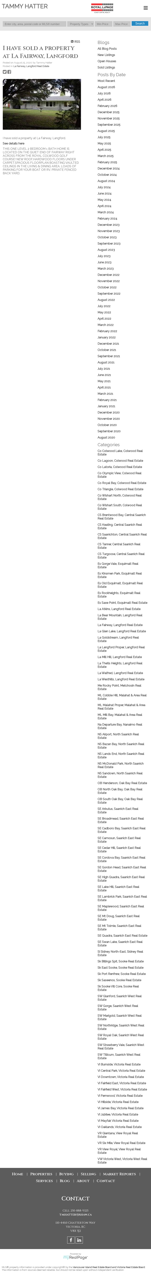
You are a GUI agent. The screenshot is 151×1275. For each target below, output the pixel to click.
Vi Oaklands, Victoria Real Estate (120, 1127)
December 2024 (109, 168)
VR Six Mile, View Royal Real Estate (121, 1143)
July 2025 (104, 137)
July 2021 (104, 368)
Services (44, 1180)
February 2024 (107, 218)
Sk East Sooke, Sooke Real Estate (120, 967)
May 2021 (104, 381)
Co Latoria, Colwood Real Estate (120, 467)
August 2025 (106, 131)
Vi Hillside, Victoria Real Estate (118, 1102)
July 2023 (104, 256)
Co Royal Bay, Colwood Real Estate (122, 483)
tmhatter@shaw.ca (75, 1215)
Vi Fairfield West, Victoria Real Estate (122, 1089)
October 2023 (107, 237)
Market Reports (119, 1174)
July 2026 (104, 93)
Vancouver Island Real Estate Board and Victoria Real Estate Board (109, 1267)
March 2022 (106, 325)
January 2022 (107, 337)
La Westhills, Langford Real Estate (121, 679)
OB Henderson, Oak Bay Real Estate (122, 783)
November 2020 (109, 418)
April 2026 (104, 99)
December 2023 (109, 225)
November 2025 (109, 118)
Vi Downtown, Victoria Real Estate (121, 1077)
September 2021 (109, 356)
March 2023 (106, 268)
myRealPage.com (75, 1257)
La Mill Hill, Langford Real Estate (120, 657)
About (83, 1180)
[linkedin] (80, 1240)
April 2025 (104, 149)
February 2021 (107, 400)
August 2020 (106, 437)
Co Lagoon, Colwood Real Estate (120, 460)
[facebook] (71, 1240)
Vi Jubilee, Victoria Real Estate (118, 1114)
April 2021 (104, 387)
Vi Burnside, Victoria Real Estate (119, 1064)
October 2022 (107, 287)
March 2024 (106, 212)
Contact (106, 1180)
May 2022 (104, 312)
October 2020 (107, 425)
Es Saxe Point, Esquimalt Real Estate (122, 602)
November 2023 (109, 231)
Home (17, 1174)
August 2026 (106, 87)
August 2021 (106, 362)
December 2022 (109, 275)
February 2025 (107, 162)
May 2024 (104, 199)
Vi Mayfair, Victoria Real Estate (118, 1120)
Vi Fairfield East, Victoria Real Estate (122, 1083)
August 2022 (106, 300)
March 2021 (105, 393)
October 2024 (107, 174)
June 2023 (104, 262)
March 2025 (106, 156)
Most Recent (106, 81)
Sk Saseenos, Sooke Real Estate (119, 980)
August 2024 (106, 181)
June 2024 (105, 193)
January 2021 (106, 406)
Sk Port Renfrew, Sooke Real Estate (122, 974)
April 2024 (104, 206)
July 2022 (104, 306)
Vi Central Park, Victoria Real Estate (121, 1070)
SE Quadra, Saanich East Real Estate (122, 935)
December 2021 (108, 343)
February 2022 (107, 331)
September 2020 (109, 431)
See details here (13, 143)
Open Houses (107, 61)
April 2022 (104, 318)
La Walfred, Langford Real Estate (120, 673)
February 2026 (107, 106)
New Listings (106, 55)
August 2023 (106, 250)
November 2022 (109, 281)
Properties (41, 1174)
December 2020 (109, 412)
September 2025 (109, 124)
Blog (65, 1180)
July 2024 (104, 187)
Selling (88, 1174)
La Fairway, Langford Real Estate (31, 66)
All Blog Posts (107, 48)
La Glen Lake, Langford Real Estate (122, 631)
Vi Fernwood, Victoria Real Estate (120, 1095)
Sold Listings (106, 67)
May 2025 (104, 143)
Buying (66, 1174)
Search (140, 23)
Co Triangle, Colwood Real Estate (120, 489)
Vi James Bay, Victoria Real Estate (120, 1108)
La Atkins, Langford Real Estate (119, 609)
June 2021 (104, 375)
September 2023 (109, 243)
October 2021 (107, 350)
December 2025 (109, 112)
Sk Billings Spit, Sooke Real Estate (121, 961)
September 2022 (109, 293)
